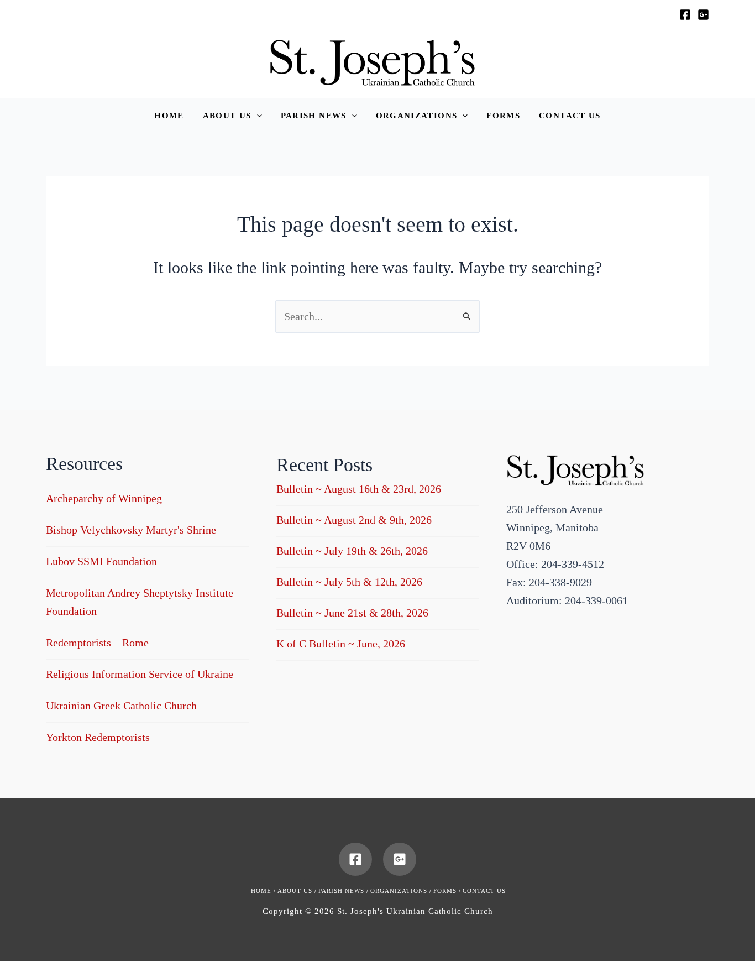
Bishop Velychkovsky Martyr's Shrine (131, 530)
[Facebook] (685, 14)
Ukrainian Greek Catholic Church (121, 705)
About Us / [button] (297, 890)
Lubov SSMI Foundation (101, 561)
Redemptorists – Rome (97, 642)
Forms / (447, 890)
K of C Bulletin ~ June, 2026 (340, 644)
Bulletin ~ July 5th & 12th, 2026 (349, 582)
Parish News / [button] (343, 890)
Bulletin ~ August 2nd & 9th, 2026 (354, 520)
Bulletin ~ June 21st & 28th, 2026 (352, 613)
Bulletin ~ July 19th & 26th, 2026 (352, 551)
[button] (232, 116)
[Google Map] (703, 14)
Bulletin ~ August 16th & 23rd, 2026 (358, 489)
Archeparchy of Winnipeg (104, 498)
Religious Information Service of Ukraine (139, 674)
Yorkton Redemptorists (98, 737)
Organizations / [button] (401, 890)
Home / (263, 890)
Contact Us (484, 890)
